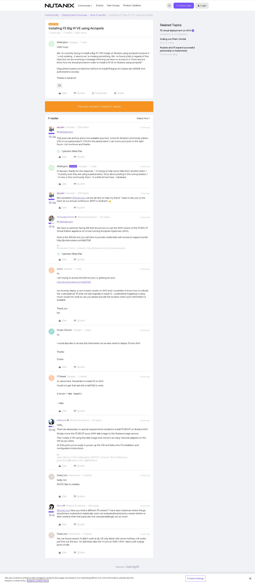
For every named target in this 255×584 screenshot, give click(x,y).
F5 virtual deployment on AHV (175, 30)
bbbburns (62, 420)
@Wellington (66, 132)
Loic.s (60, 269)
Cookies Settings (195, 578)
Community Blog (169, 54)
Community (52, 15)
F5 (59, 85)
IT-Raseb (61, 376)
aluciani (60, 127)
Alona (60, 505)
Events (99, 5)
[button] (184, 6)
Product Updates (132, 5)
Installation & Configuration (174, 34)
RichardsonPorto (65, 217)
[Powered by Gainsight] (127, 567)
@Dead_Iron (63, 510)
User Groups (113, 5)
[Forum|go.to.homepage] (59, 6)
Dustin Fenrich (64, 330)
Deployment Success (74, 15)
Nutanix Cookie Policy (37, 581)
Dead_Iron (62, 475)
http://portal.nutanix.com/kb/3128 (74, 282)
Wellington (62, 42)
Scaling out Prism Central (173, 39)
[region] (127, 579)
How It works (98, 15)
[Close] (250, 578)
